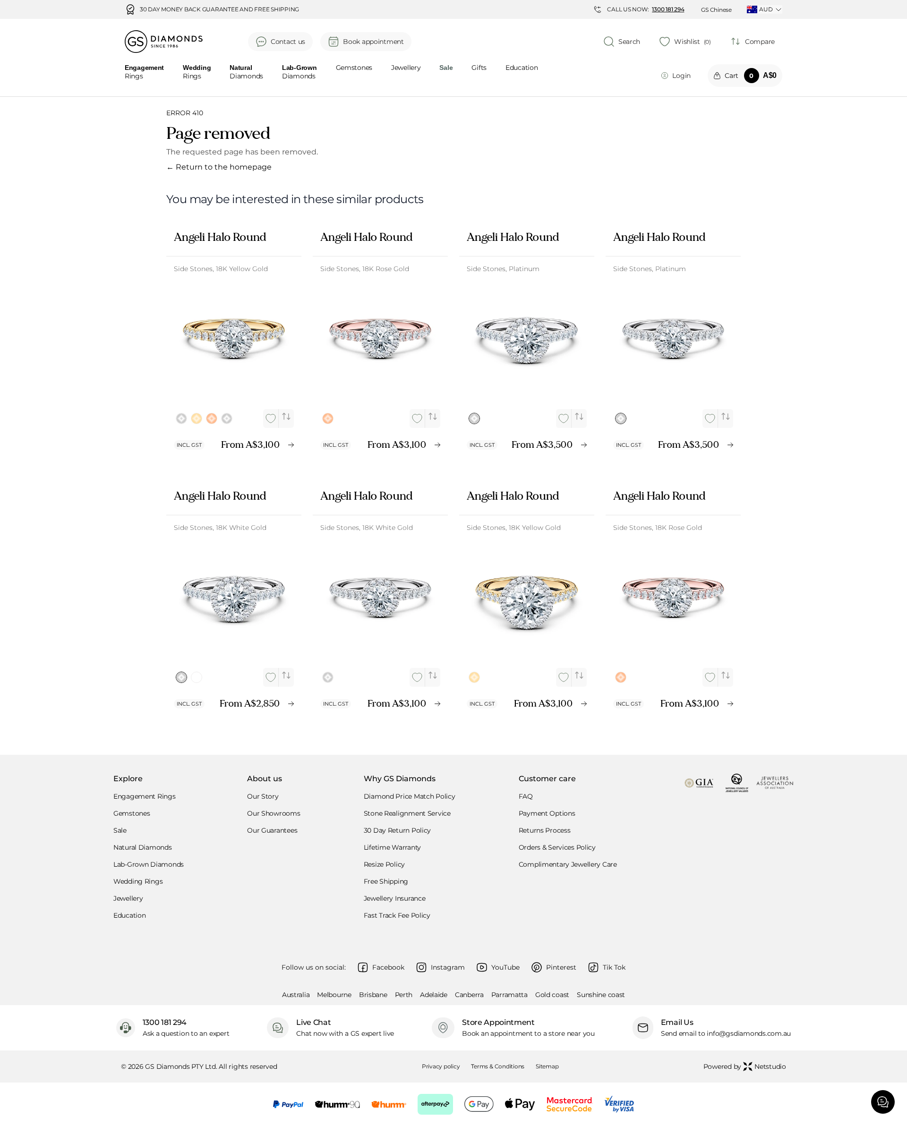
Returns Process (545, 830)
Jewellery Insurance (395, 898)
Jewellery (405, 68)
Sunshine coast (601, 994)
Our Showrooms (273, 813)
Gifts (479, 68)
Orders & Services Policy (557, 847)
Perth (404, 994)
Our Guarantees (272, 830)
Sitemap (547, 1066)
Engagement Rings (144, 796)
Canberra (469, 994)
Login (681, 75)
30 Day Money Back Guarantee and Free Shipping (219, 9)
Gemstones (354, 68)
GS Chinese (716, 9)
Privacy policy (441, 1066)
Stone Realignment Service (407, 813)
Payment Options (547, 813)
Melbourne (334, 994)
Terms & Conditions (497, 1066)
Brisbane (373, 994)
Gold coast (552, 994)
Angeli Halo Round (220, 237)
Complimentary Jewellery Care (568, 864)
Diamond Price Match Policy (409, 796)
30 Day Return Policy (397, 830)
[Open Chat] (883, 1102)
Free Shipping (386, 881)
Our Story (262, 796)
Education (521, 68)
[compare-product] (286, 416)
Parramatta (509, 994)
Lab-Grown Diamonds (148, 864)
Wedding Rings (138, 881)
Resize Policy (384, 864)
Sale (120, 830)
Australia (295, 994)
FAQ (526, 796)
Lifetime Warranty (392, 847)
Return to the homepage (219, 166)
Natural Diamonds (142, 847)
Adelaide (433, 994)
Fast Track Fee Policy (397, 915)
